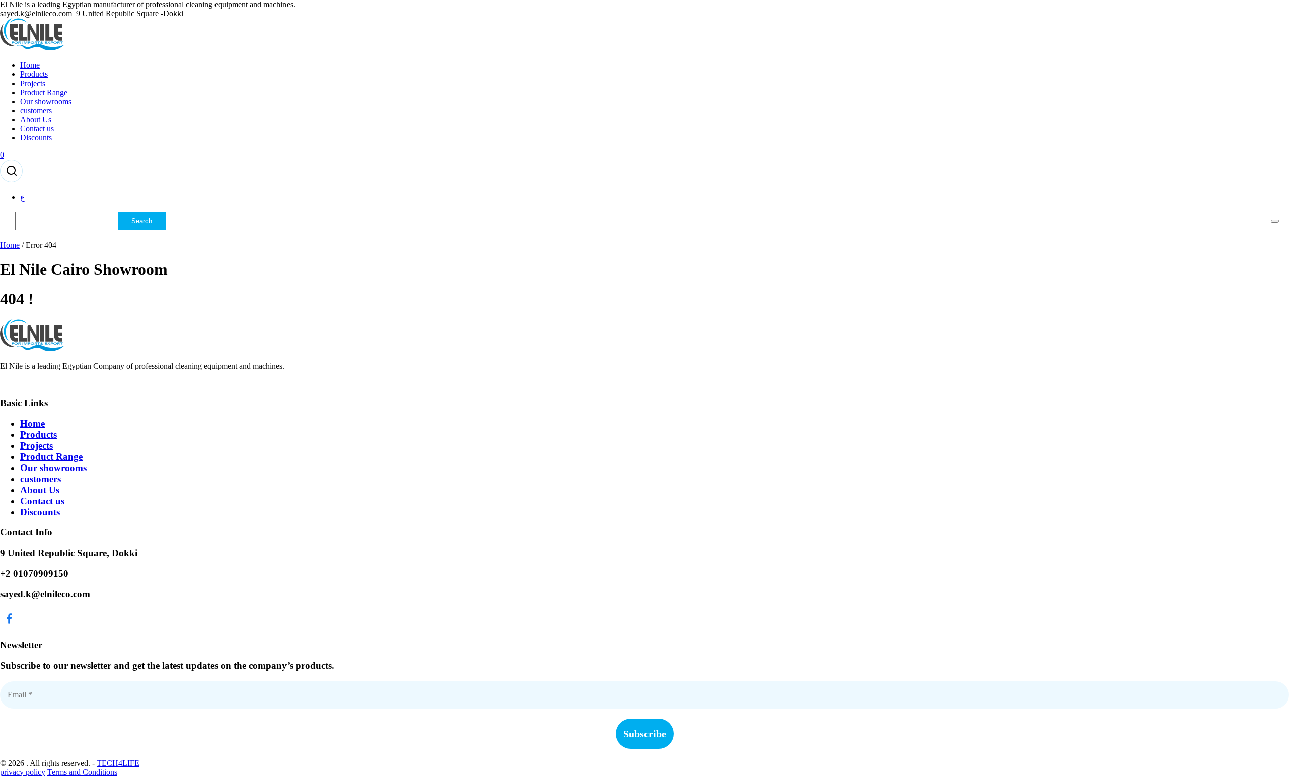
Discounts (36, 137)
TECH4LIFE (118, 763)
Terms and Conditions (82, 772)
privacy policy (22, 772)
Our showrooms (45, 101)
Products (34, 74)
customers (36, 110)
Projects (32, 83)
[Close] (1275, 221)
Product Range (43, 92)
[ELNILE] (32, 48)
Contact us (37, 128)
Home (30, 65)
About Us (35, 119)
